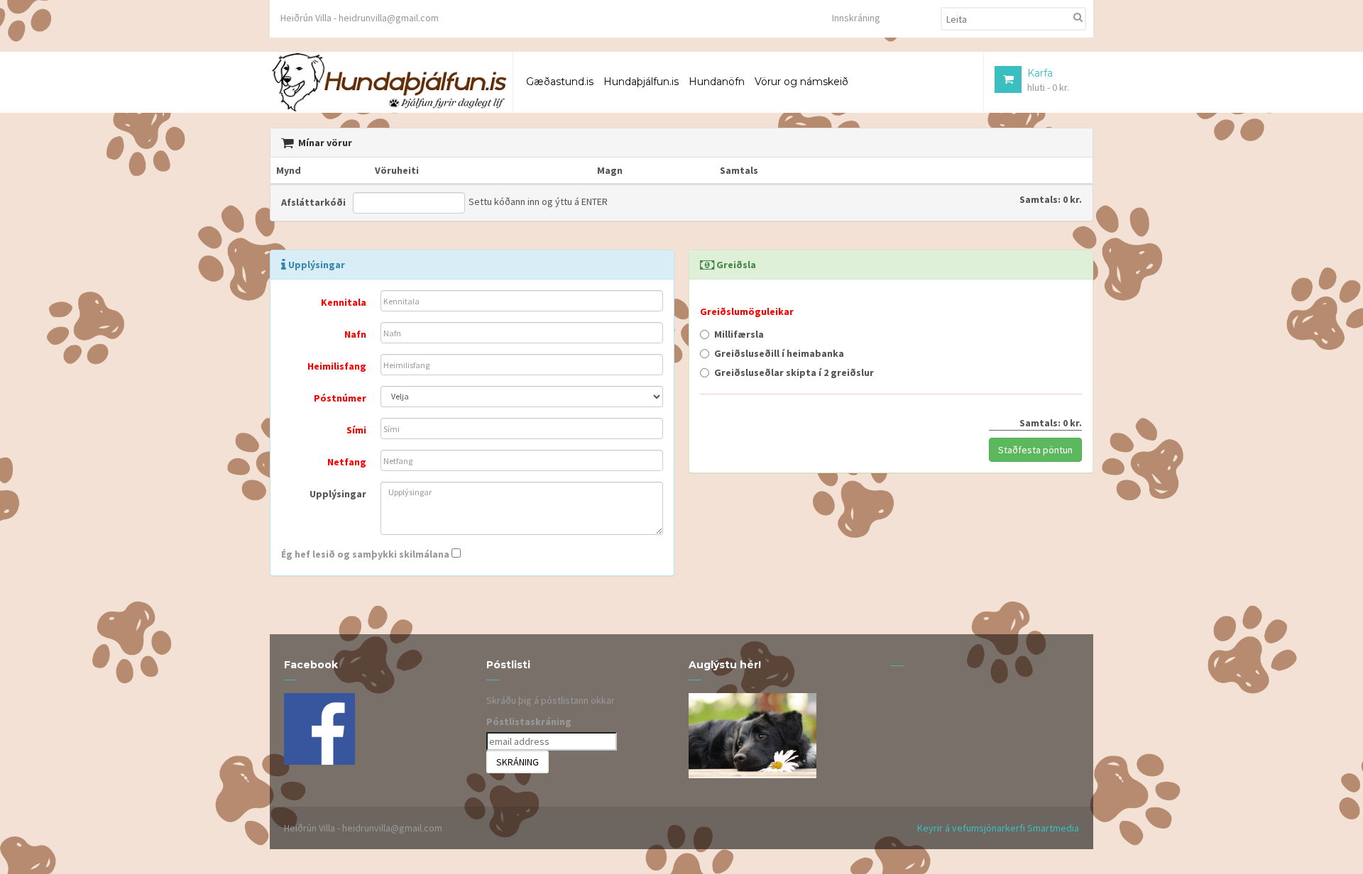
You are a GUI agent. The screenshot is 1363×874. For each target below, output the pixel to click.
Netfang (346, 461)
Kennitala (343, 302)
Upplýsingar (338, 493)
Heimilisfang (336, 366)
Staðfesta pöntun (1035, 449)
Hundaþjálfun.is (641, 81)
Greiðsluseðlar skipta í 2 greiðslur (794, 372)
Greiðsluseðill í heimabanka (779, 353)
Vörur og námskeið (801, 81)
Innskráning (856, 17)
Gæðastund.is (559, 81)
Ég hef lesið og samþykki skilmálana (365, 554)
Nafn (355, 334)
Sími (356, 430)
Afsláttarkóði (313, 202)
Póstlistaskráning (528, 721)
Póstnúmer (340, 398)
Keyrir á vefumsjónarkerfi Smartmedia (998, 828)
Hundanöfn (717, 81)
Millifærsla (739, 334)
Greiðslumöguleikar (747, 311)
